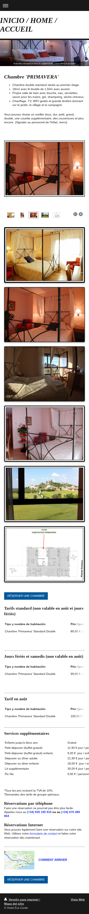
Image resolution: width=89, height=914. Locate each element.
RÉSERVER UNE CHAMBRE (26, 595)
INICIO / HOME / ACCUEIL (28, 24)
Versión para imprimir (23, 899)
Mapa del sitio (14, 903)
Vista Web (78, 899)
